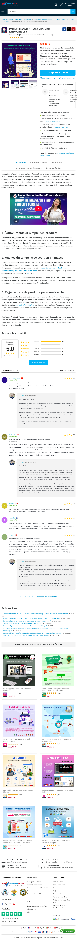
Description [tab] (20, 162)
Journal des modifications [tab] (29, 168)
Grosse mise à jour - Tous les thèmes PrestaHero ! (22, 623)
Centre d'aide (58, 882)
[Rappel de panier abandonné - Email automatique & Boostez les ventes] (19, 822)
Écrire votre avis (39, 362)
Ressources (57, 888)
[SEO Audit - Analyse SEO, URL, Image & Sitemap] (19, 771)
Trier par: (62, 371)
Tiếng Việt (59, 928)
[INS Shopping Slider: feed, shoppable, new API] (19, 670)
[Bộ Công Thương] (72, 919)
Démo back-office (68, 78)
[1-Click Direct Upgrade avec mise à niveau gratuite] (19, 720)
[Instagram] (10, 904)
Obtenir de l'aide (59, 885)
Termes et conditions (35, 894)
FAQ (54, 891)
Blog (28, 912)
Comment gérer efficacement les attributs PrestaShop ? (25, 626)
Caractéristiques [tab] (38, 162)
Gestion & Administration (43, 19)
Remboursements (34, 891)
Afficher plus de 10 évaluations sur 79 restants (38, 596)
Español (42, 928)
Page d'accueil (7, 19)
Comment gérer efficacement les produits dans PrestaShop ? (27, 621)
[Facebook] (2, 904)
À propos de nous (34, 882)
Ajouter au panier (59, 72)
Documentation (59, 894)
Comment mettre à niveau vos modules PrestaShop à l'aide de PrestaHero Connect (35, 614)
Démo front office (49, 78)
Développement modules (37, 906)
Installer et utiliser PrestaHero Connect (60, 906)
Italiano (50, 928)
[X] (69, 29)
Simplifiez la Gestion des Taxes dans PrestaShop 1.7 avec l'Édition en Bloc (31, 618)
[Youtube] (14, 904)
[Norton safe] (65, 919)
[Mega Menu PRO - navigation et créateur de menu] (58, 771)
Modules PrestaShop (23, 19)
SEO (28, 273)
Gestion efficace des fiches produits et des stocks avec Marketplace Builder (32, 633)
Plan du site (31, 909)
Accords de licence (34, 885)
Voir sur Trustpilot (9, 921)
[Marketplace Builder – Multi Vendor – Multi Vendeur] (58, 720)
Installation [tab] (56, 162)
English (25, 928)
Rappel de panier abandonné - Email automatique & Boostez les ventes (17, 842)
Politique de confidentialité (37, 888)
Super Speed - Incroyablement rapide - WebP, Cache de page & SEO (57, 690)
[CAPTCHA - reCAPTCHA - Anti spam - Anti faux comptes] (58, 822)
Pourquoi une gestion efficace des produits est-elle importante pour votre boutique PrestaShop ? (35, 629)
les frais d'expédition (24, 305)
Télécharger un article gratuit (61, 901)
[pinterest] (73, 29)
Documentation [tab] (53, 168)
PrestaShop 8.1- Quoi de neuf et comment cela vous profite (26, 635)
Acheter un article (60, 897)
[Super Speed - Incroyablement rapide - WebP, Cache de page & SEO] (58, 670)
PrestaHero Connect (52, 121)
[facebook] (64, 29)
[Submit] (72, 11)
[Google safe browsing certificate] (56, 919)
